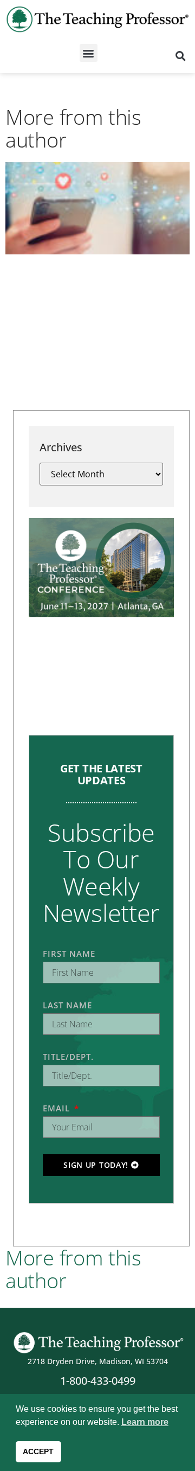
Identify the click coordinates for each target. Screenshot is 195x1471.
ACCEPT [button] (38, 1451)
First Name (69, 953)
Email (58, 1108)
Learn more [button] (144, 1422)
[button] (89, 53)
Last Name (67, 1005)
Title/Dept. (68, 1056)
